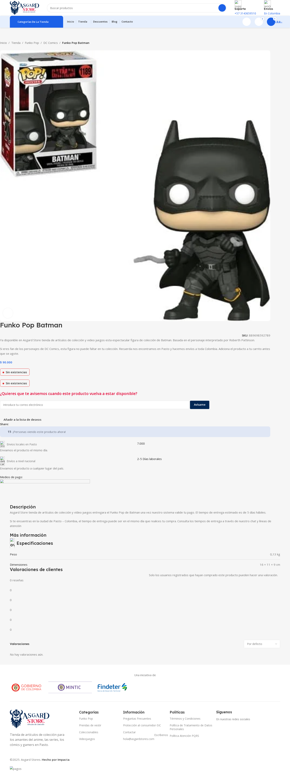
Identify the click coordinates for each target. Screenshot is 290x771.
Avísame (199, 404)
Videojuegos (87, 739)
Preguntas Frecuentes (137, 718)
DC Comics (50, 43)
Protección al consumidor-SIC (142, 725)
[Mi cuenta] (246, 22)
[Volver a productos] (7, 48)
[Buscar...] (222, 8)
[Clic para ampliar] (8, 313)
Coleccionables (88, 732)
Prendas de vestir (90, 725)
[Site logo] (24, 7)
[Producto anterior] (2, 48)
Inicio (3, 43)
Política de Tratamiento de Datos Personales (191, 727)
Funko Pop (32, 43)
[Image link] (29, 719)
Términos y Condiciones (185, 718)
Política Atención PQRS (184, 736)
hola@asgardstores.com (144, 738)
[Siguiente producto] (11, 48)
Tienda (16, 43)
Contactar (129, 732)
